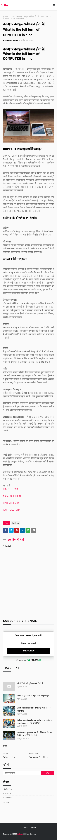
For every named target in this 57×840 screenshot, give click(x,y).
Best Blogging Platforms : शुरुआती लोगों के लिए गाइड (34, 709)
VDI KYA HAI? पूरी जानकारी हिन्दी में (30, 683)
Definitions (8, 789)
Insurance (8, 798)
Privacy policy (9, 757)
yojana (6, 802)
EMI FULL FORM (11, 502)
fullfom (5, 5)
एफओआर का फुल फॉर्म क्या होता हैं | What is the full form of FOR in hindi (34, 733)
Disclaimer (33, 753)
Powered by (21, 660)
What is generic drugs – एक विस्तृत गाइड (33, 695)
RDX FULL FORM (11, 489)
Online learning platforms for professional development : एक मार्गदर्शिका (34, 721)
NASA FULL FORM (12, 496)
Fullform (13, 16)
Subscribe (29, 650)
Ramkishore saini (10, 40)
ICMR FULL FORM (12, 509)
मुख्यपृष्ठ (5, 16)
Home (5, 753)
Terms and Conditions (38, 757)
